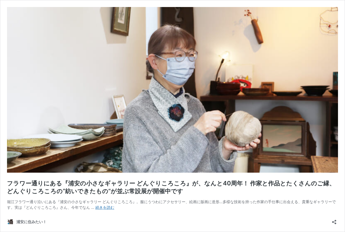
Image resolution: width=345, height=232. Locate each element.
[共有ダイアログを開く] (334, 220)
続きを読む (104, 207)
